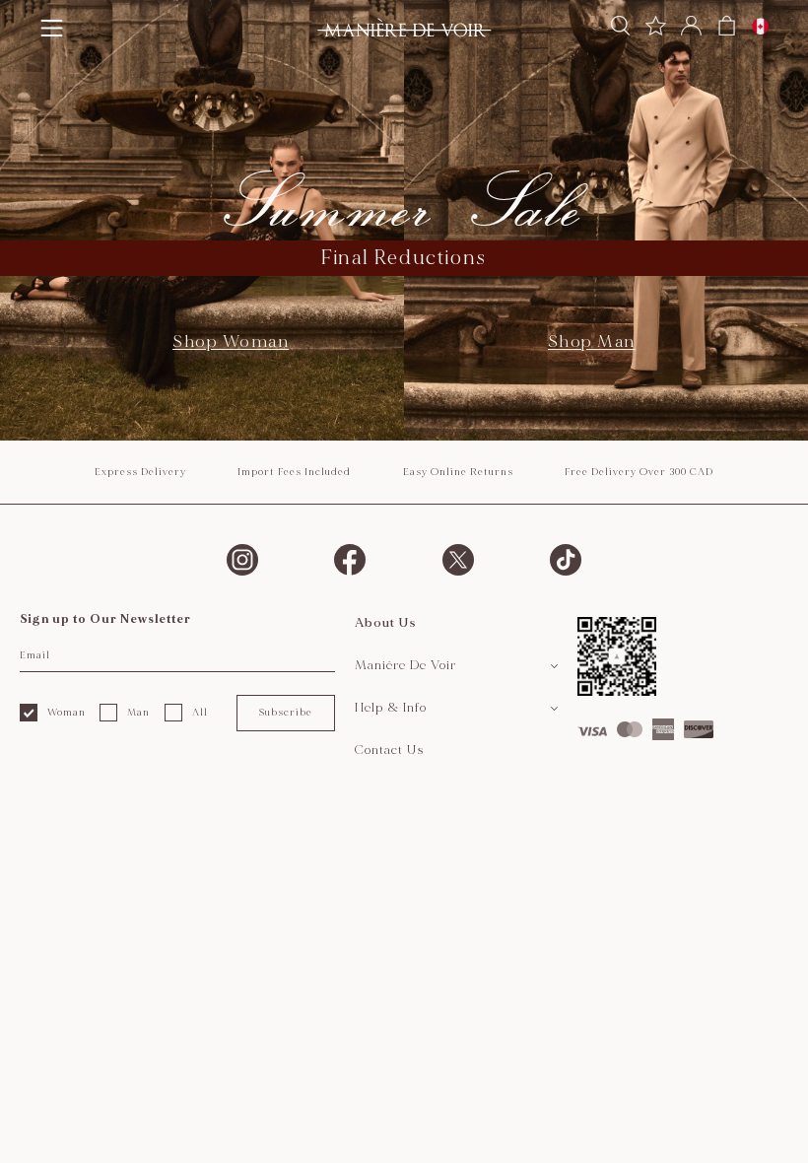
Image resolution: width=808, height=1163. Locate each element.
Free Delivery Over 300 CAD (639, 472)
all (200, 712)
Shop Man (592, 341)
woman (66, 712)
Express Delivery (140, 472)
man (138, 712)
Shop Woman (230, 341)
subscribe (285, 712)
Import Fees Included (294, 472)
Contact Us (390, 750)
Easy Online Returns (458, 472)
